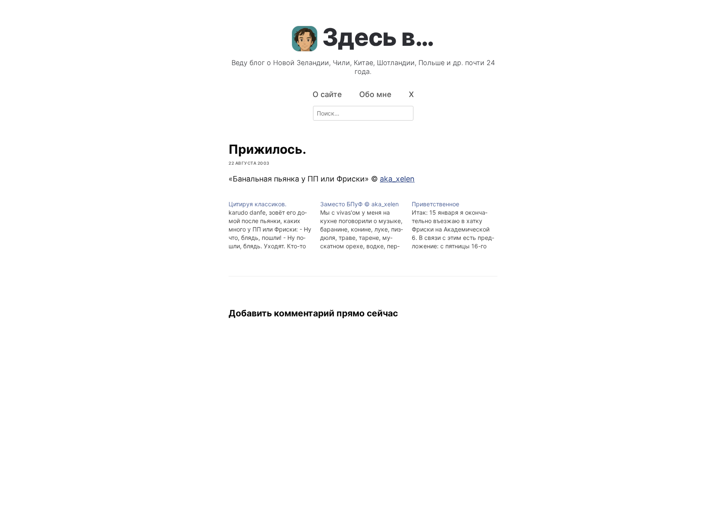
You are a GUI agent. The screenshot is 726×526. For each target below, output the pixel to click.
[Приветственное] (457, 225)
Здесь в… (378, 37)
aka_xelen (397, 178)
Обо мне (375, 94)
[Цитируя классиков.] (274, 225)
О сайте (327, 94)
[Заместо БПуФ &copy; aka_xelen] (366, 225)
